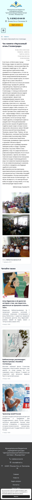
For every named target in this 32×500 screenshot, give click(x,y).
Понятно (16, 496)
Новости (6, 36)
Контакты (16, 485)
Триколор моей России (11, 414)
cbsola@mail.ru (17, 462)
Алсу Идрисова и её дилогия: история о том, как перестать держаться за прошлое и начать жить (15, 304)
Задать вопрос (16, 25)
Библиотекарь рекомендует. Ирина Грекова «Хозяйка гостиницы (14, 361)
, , (17, 467)
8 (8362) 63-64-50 (17, 459)
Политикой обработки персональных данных (12, 493)
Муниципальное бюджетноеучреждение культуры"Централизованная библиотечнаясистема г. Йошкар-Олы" (16, 12)
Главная (16, 474)
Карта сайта (16, 488)
